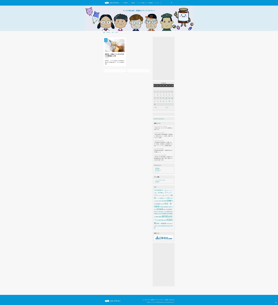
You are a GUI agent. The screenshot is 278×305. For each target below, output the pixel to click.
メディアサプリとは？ (160, 180)
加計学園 (163, 201)
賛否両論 (133, 2)
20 (166, 98)
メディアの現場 (141, 2)
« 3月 (155, 107)
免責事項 (157, 181)
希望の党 (165, 209)
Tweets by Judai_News (158, 118)
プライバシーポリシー (159, 299)
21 (169, 98)
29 (172, 101)
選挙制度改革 (168, 226)
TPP (162, 190)
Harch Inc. (172, 302)
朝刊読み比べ (158, 170)
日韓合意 (159, 213)
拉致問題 (165, 211)
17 (157, 98)
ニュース (157, 171)
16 (154, 98)
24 (157, 101)
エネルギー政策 (161, 195)
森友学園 (161, 220)
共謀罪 (159, 201)
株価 (157, 220)
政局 (168, 211)
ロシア (165, 198)
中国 (168, 198)
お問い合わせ (171, 299)
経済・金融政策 (161, 223)
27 (166, 101)
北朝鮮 (169, 200)
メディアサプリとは (146, 299)
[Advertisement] (163, 58)
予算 (170, 198)
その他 (160, 192)
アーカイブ (157, 2)
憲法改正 (161, 211)
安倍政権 (159, 209)
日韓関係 (163, 213)
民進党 (164, 220)
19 (163, 98)
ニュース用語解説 (148, 2)
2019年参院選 (157, 190)
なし (163, 192)
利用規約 (166, 299)
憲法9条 (157, 211)
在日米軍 (162, 204)
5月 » (167, 107)
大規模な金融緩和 (164, 206)
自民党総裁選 (169, 223)
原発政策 (158, 204)
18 (160, 98)
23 (154, 101)
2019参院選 (125, 2)
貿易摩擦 (159, 226)
